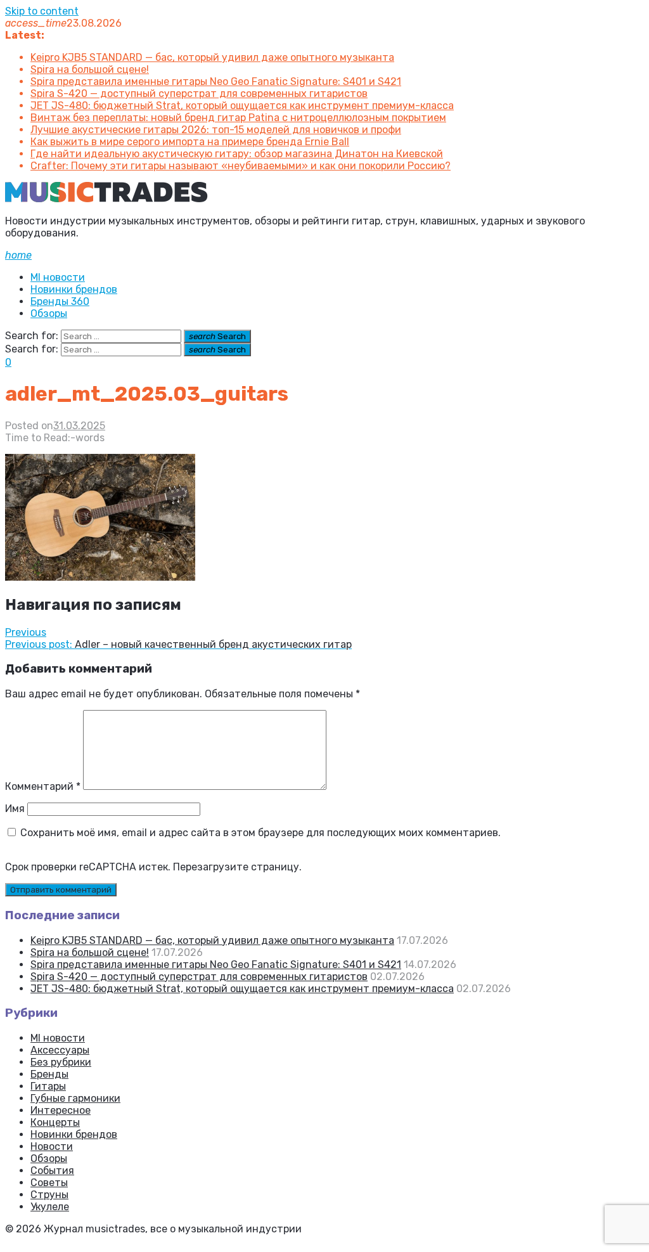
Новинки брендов (73, 289)
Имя (15, 809)
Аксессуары (59, 1050)
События (52, 1171)
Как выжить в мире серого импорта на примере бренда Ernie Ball (189, 142)
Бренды (49, 1074)
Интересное (60, 1110)
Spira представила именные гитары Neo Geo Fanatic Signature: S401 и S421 (215, 81)
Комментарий (42, 786)
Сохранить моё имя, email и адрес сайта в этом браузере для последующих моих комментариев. (260, 833)
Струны (49, 1195)
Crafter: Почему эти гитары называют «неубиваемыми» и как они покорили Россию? (240, 166)
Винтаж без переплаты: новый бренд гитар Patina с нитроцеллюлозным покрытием (238, 118)
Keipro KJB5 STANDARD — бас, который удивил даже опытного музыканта (212, 57)
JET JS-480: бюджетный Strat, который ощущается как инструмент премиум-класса (242, 106)
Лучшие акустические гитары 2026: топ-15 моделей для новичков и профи (215, 130)
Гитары (48, 1086)
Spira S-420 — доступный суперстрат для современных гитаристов (199, 93)
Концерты (55, 1122)
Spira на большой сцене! (89, 69)
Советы (49, 1183)
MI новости (57, 277)
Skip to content (42, 11)
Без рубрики (60, 1062)
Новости (51, 1146)
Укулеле (49, 1207)
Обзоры (48, 313)
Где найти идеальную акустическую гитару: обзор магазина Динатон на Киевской (236, 154)
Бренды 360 (59, 301)
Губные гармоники (75, 1098)
